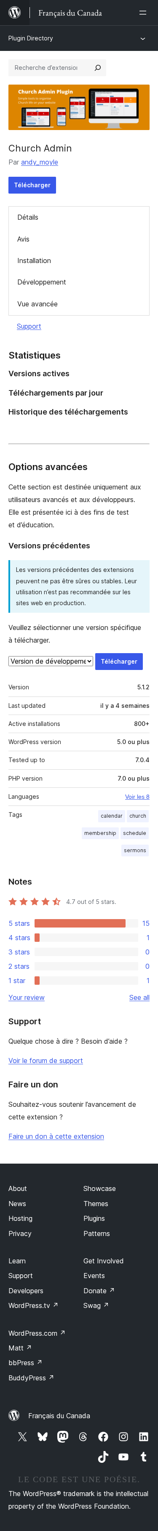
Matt (20, 1348)
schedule (134, 833)
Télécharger (32, 185)
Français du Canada (59, 1415)
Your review (26, 997)
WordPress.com (37, 1333)
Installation (34, 260)
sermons (135, 850)
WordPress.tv (33, 1305)
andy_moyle (39, 162)
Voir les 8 (137, 796)
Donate (99, 1290)
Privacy (20, 1233)
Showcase (99, 1188)
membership (100, 833)
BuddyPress (31, 1378)
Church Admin (40, 148)
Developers (25, 1290)
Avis (23, 239)
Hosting (20, 1218)
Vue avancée (37, 304)
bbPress (25, 1362)
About (17, 1188)
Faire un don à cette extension (56, 1136)
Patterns (96, 1233)
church (137, 816)
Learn (17, 1261)
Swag (96, 1305)
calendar (112, 816)
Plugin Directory (30, 38)
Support (29, 326)
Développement (41, 282)
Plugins (94, 1218)
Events (94, 1275)
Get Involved (103, 1261)
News (17, 1203)
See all (139, 997)
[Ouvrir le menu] (144, 12)
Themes (95, 1203)
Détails (27, 217)
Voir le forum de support (45, 1060)
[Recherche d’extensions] (97, 67)
